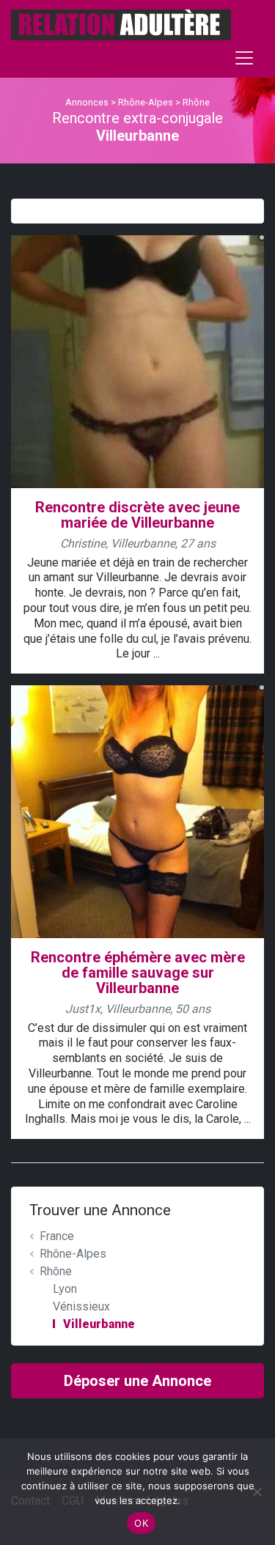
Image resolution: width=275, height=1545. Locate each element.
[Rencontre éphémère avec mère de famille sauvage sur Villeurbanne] (137, 811)
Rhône (196, 102)
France (57, 1236)
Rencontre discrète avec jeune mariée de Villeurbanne (137, 514)
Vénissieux (81, 1306)
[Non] (256, 1491)
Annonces (87, 102)
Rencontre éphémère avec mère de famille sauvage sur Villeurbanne (138, 972)
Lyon (65, 1289)
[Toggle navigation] (244, 58)
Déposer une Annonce (137, 1381)
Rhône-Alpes (145, 102)
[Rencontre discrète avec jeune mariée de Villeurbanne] (137, 361)
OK (141, 1523)
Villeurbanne (99, 1324)
